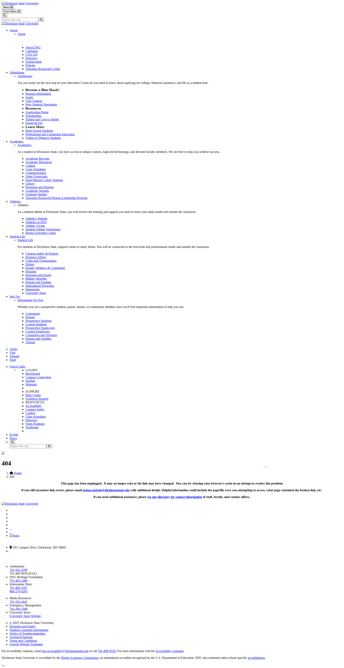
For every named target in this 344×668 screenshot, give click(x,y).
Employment (33, 61)
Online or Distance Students (43, 138)
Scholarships (33, 115)
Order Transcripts (36, 176)
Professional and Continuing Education (50, 134)
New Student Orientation (41, 104)
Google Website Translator (26, 644)
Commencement (35, 173)
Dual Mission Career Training (44, 180)
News (13, 438)
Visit (12, 352)
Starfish (30, 381)
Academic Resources (38, 162)
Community (32, 313)
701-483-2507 (18, 587)
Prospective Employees (40, 328)
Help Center (33, 395)
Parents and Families (38, 282)
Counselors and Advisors (41, 335)
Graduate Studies (36, 194)
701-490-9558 (107, 651)
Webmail (31, 384)
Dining (29, 264)
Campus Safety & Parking (41, 253)
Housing (30, 271)
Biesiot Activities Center (40, 233)
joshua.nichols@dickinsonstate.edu (106, 490)
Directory (31, 58)
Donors (30, 317)
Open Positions (35, 423)
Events (14, 434)
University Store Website (25, 616)
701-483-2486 (18, 580)
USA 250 (31, 54)
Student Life (17, 236)
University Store (35, 293)
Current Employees (37, 331)
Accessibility (33, 406)
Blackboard (32, 373)
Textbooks (32, 427)
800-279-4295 (18, 591)
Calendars (31, 51)
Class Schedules (35, 169)
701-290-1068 (18, 609)
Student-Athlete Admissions (43, 229)
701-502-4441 (18, 601)
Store (13, 359)
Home (17, 473)
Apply (29, 97)
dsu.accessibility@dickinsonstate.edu (65, 651)
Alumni (30, 342)
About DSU (33, 47)
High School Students (39, 130)
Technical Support (36, 398)
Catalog (30, 165)
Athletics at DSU (36, 222)
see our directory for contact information (174, 497)
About (14, 30)
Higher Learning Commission (80, 657)
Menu (6, 7)
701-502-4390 (18, 570)
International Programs (39, 285)
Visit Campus (33, 101)
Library (30, 183)
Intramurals (32, 289)
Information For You (30, 300)
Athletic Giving (35, 225)
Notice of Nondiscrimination (27, 633)
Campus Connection (38, 377)
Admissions (17, 72)
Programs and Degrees (39, 187)
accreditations (256, 657)
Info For (15, 296)
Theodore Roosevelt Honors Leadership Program (56, 198)
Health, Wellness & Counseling (45, 268)
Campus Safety (35, 409)
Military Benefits (36, 278)
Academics (16, 141)
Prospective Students (38, 320)
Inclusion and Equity (38, 275)
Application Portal (36, 112)
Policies (30, 65)
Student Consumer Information (29, 630)
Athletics (15, 201)
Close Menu (10, 11)
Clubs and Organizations (41, 260)
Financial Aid (33, 123)
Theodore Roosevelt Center (42, 69)
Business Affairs (35, 257)
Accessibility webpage (169, 651)
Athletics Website (36, 218)
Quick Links (17, 366)
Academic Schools (37, 190)
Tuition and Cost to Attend (42, 119)
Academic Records (37, 158)
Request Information (38, 93)
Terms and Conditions (23, 640)
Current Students (36, 324)
